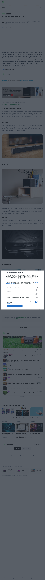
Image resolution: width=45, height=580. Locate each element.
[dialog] (22, 290)
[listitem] (22, 287)
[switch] (36, 290)
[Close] (41, 273)
